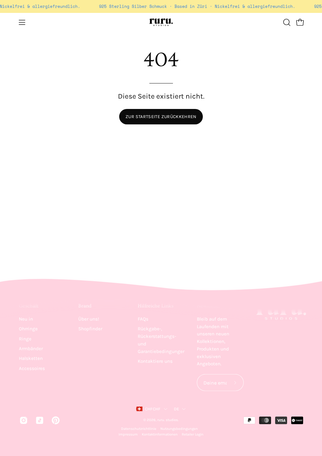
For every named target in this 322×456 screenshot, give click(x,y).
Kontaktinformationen (160, 434)
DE (176, 409)
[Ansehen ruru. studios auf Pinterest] (55, 420)
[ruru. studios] (161, 22)
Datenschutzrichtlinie (138, 429)
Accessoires (32, 368)
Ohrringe (28, 329)
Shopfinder (90, 329)
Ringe (25, 338)
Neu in (26, 319)
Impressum (128, 434)
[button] (286, 22)
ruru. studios (167, 420)
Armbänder (31, 348)
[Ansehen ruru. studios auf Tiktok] (39, 420)
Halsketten (31, 358)
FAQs (143, 319)
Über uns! (88, 319)
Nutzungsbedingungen (179, 429)
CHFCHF (153, 409)
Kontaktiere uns (155, 361)
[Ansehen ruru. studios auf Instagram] (23, 420)
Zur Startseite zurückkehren (161, 116)
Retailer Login (192, 434)
